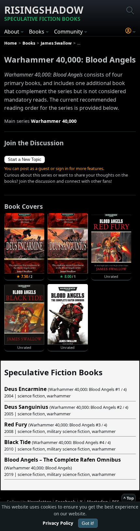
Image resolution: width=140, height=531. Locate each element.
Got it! (88, 523)
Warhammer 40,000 (54, 121)
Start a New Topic (24, 159)
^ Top (128, 498)
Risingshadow (43, 12)
